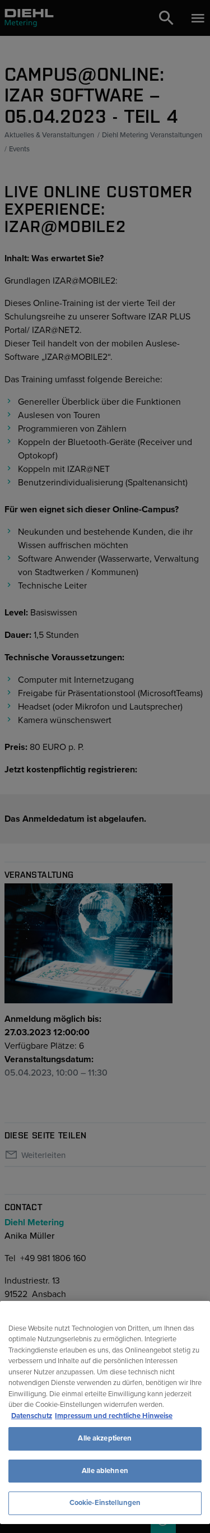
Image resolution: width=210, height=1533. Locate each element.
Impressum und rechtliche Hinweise (113, 1415)
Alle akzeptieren (105, 1438)
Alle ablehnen (105, 1470)
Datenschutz (31, 1415)
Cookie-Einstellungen (105, 1502)
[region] (105, 1412)
